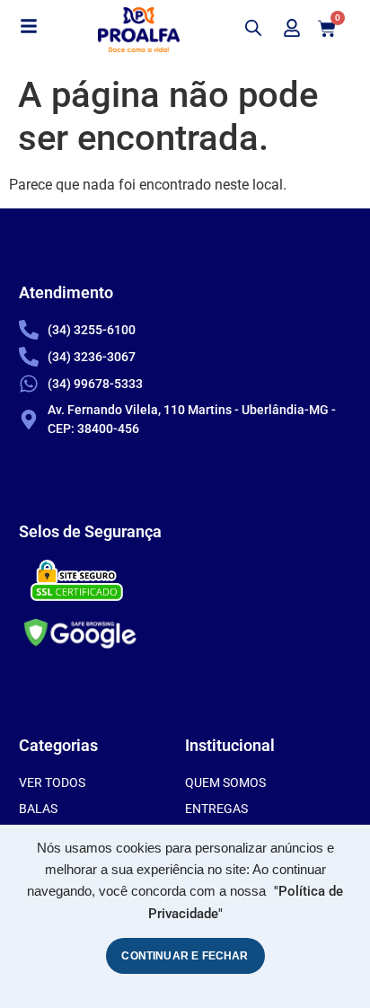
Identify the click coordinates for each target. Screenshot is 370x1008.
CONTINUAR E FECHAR (184, 956)
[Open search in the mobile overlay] (253, 28)
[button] (28, 27)
